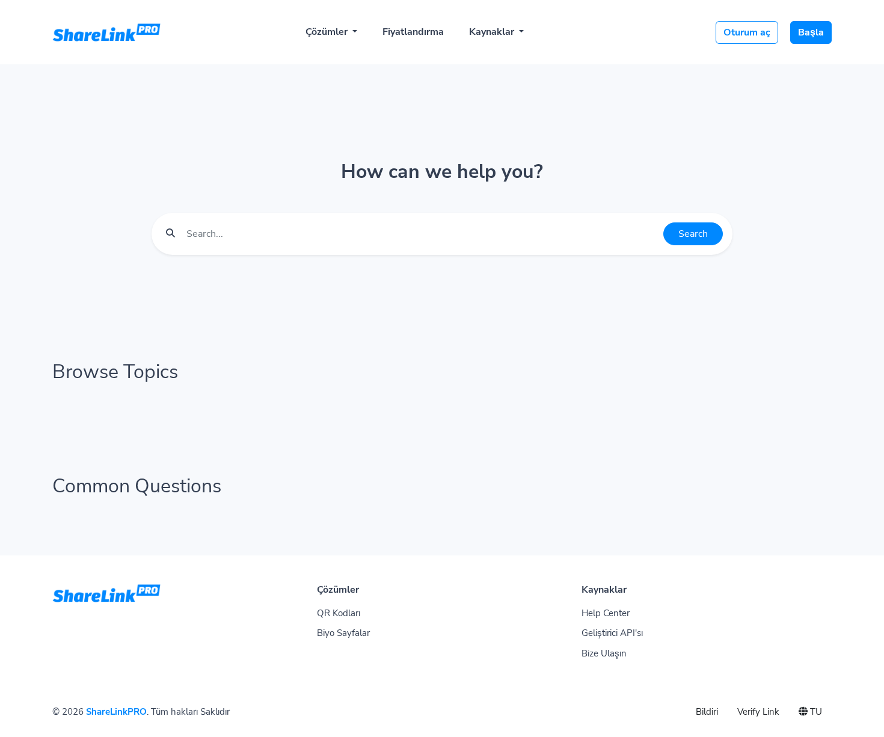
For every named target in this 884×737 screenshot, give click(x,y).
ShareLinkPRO (116, 712)
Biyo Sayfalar (343, 633)
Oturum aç (746, 32)
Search (693, 233)
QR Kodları (338, 613)
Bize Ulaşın (604, 653)
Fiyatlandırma (413, 31)
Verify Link (758, 712)
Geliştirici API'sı (612, 633)
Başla (811, 32)
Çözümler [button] (327, 31)
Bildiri (707, 712)
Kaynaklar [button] (493, 31)
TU (815, 712)
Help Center (606, 613)
